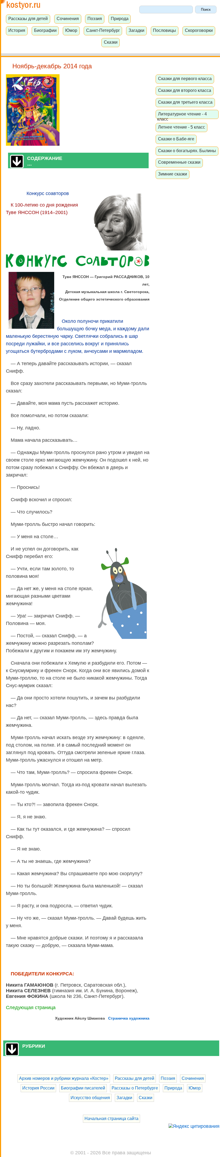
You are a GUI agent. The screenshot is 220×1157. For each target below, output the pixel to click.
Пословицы (164, 30)
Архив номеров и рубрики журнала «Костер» (63, 1078)
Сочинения (68, 18)
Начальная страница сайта (111, 1118)
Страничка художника (128, 1018)
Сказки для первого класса (185, 78)
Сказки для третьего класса (185, 102)
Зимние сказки (172, 173)
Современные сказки (179, 162)
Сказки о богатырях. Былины (187, 150)
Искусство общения (90, 1097)
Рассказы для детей (28, 18)
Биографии (45, 30)
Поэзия (94, 18)
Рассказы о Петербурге (135, 1088)
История (16, 30)
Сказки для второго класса (184, 90)
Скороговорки (199, 30)
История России (38, 1088)
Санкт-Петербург (103, 30)
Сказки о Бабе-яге (176, 138)
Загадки (136, 30)
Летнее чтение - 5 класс (181, 127)
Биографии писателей (83, 1088)
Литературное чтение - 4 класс (182, 116)
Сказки (111, 42)
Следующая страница (31, 1007)
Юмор (71, 30)
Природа (120, 18)
